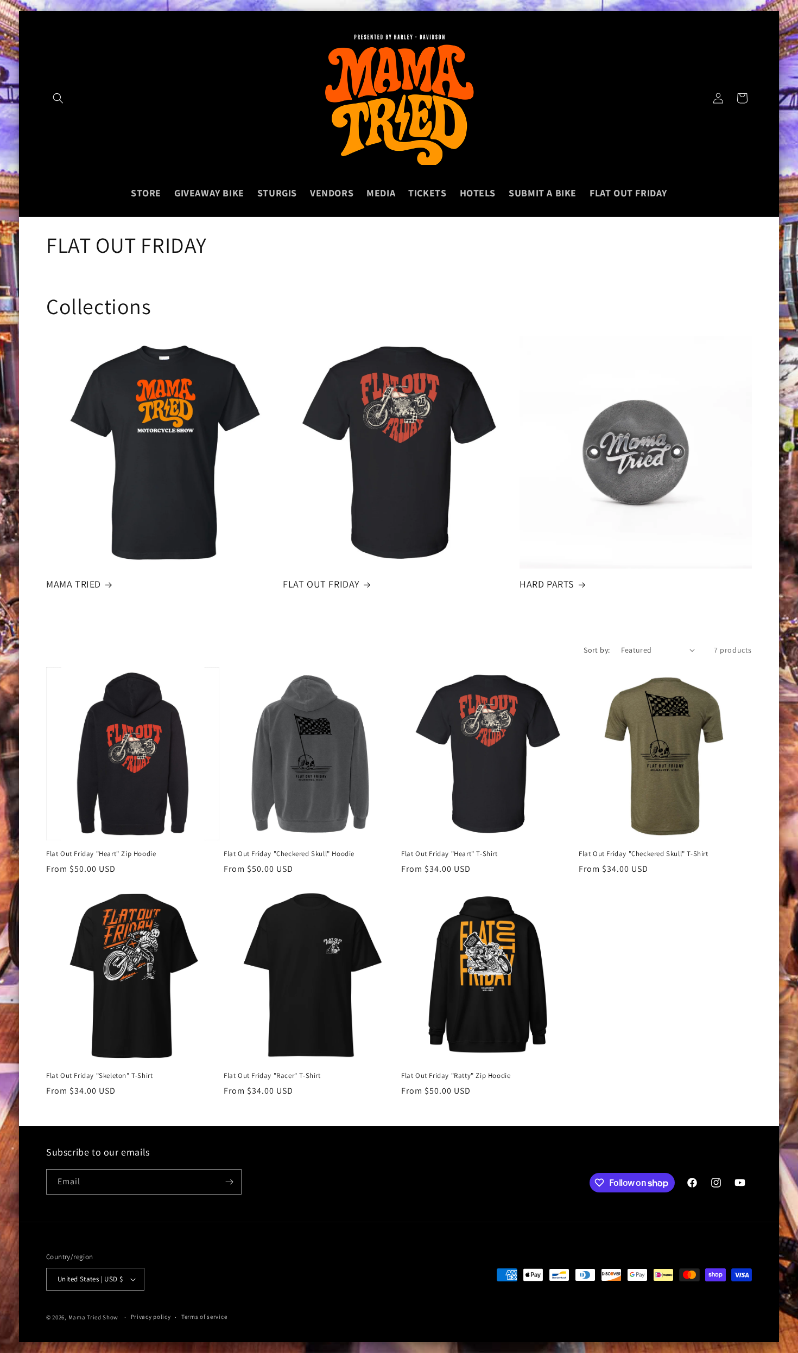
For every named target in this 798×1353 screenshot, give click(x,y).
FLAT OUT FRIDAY (321, 584)
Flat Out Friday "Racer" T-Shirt (272, 1075)
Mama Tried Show (93, 1317)
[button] (58, 98)
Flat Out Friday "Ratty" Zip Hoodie (455, 1075)
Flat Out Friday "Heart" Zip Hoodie (101, 854)
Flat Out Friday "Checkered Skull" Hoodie (289, 854)
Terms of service (204, 1316)
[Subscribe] (229, 1182)
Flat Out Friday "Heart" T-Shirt (449, 854)
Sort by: (597, 650)
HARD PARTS (547, 584)
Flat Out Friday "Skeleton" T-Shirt (99, 1075)
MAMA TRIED (73, 584)
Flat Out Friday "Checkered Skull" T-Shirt (643, 854)
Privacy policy (151, 1316)
